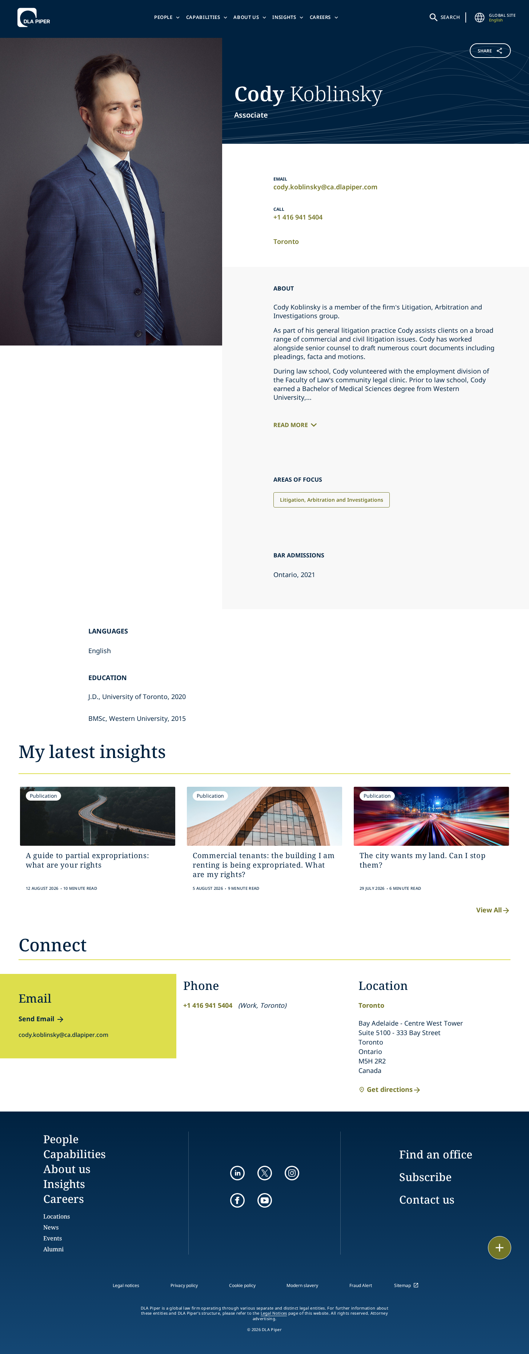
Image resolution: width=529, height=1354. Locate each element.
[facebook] (237, 1200)
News (51, 1227)
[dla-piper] (35, 17)
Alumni (53, 1249)
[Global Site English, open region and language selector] (480, 17)
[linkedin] (237, 1173)
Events (52, 1238)
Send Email (36, 1018)
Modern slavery (302, 1285)
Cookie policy (242, 1285)
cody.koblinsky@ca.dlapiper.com (325, 186)
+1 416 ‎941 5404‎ (297, 217)
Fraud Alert (360, 1285)
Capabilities (203, 17)
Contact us (426, 1199)
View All (489, 909)
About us (246, 17)
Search (450, 17)
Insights (284, 17)
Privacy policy (184, 1285)
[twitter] (264, 1173)
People (163, 17)
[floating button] (499, 1247)
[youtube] (264, 1200)
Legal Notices (274, 1313)
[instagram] (292, 1173)
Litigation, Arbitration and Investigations (331, 499)
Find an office (435, 1154)
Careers (320, 17)
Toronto (286, 241)
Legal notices (126, 1285)
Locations (56, 1216)
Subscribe (425, 1176)
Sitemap (402, 1285)
